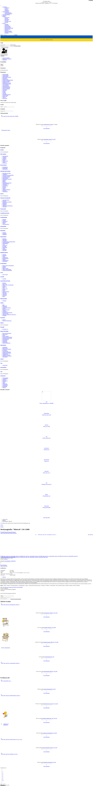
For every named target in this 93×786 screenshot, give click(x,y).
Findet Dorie (5, 286)
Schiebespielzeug (5, 260)
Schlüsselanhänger (6, 183)
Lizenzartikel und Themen (5, 280)
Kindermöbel (2, 230)
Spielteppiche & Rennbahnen (8, 205)
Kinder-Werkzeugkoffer (48, 689)
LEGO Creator (5, 274)
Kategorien (7, 30)
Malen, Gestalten (5, 268)
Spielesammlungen (6, 224)
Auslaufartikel (5, 378)
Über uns (4, 97)
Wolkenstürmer (46, 413)
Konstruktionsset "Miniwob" (49, 612)
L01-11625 (55, 747)
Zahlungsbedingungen (8, 13)
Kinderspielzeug (3, 236)
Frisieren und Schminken (7, 349)
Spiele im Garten (5, 313)
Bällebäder (4, 238)
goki (46, 401)
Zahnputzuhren (5, 191)
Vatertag (4, 188)
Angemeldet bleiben (5, 47)
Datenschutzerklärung (6, 14)
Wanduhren (5, 234)
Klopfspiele (5, 255)
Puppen (4, 335)
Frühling (4, 381)
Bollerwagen (5, 305)
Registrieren (5, 59)
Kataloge (2, 149)
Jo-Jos (4, 244)
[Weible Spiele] (46, 495)
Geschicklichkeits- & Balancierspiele (9, 241)
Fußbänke (4, 232)
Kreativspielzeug (3, 263)
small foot (46, 424)
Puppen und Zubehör (4, 331)
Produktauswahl (7, 29)
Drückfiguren (5, 239)
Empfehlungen (5, 380)
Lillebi (4, 287)
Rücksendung (7, 17)
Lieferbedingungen (8, 12)
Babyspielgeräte (5, 156)
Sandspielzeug (5, 311)
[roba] (46, 472)
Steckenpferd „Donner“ (48, 139)
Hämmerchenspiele (6, 242)
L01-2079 (54, 689)
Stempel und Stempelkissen (7, 270)
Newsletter (6, 20)
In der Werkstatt (5, 351)
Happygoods (46, 448)
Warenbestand (5, 385)
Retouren (4, 387)
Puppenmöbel (5, 340)
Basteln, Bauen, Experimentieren (8, 265)
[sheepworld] (46, 461)
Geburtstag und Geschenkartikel (8, 175)
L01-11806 (54, 627)
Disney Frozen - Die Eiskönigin (8, 284)
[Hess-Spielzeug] (46, 449)
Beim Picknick (5, 348)
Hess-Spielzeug (46, 459)
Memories (4, 222)
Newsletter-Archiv (8, 21)
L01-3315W (51, 124)
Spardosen (4, 187)
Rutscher (4, 259)
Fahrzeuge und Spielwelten (5, 197)
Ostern (4, 382)
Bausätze (4, 267)
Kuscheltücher (5, 168)
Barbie (4, 296)
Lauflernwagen (5, 257)
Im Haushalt (5, 350)
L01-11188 (54, 762)
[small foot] (46, 414)
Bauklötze (4, 254)
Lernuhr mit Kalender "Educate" (47, 747)
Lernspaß (2, 276)
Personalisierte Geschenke (7, 182)
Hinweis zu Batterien (6, 88)
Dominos (4, 220)
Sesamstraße (5, 293)
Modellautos (5, 203)
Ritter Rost (4, 292)
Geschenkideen (5, 384)
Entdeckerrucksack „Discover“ (48, 703)
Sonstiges (4, 186)
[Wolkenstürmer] (46, 403)
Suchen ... (2, 34)
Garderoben (5, 233)
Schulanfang (5, 184)
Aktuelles (6, 18)
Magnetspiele (5, 247)
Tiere (1, 363)
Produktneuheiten (8, 27)
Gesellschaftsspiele (3, 217)
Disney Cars (5, 283)
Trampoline (4, 315)
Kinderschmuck (5, 178)
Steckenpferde (5, 356)
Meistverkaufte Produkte (9, 28)
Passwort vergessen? (6, 57)
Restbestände (5, 78)
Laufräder (4, 310)
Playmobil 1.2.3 (5, 329)
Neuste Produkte (7, 26)
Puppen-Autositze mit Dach (7, 337)
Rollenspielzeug (3, 345)
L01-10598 (55, 733)
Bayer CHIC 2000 (46, 517)
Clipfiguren (4, 157)
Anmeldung (5, 6)
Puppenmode (5, 341)
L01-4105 (53, 139)
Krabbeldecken (5, 167)
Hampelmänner (5, 243)
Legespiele (4, 246)
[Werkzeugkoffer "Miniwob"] (46, 545)
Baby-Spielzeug (3, 154)
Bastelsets (4, 266)
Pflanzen (2, 322)
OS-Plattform (5, 89)
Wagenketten (5, 162)
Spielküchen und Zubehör (7, 355)
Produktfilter (7, 25)
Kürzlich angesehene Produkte (8, 80)
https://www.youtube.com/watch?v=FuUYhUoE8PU (14, 587)
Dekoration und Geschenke (5, 171)
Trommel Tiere (46, 124)
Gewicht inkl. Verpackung (5, 573)
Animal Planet (5, 365)
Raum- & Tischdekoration (7, 320)
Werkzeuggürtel (48, 656)
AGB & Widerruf (6, 11)
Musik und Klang (3, 298)
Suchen (4, 23)
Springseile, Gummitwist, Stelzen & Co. (9, 314)
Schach (4, 223)
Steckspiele (4, 250)
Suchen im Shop (5, 95)
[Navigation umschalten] (0, 5)
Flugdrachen (5, 306)
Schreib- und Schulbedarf (7, 269)
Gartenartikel (5, 174)
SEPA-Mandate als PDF (7, 83)
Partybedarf (2, 317)
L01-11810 (55, 612)
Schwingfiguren (5, 185)
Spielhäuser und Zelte (6, 354)
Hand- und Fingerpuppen (7, 333)
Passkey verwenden (4, 54)
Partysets (4, 319)
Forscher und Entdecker (7, 307)
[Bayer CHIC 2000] (46, 507)
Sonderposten (2, 375)
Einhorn (4, 285)
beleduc (46, 494)
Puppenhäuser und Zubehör (7, 338)
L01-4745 (52, 656)
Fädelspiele (4, 240)
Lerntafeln (4, 278)
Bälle (3, 304)
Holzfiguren (5, 202)
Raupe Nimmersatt (6, 291)
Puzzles (4, 248)
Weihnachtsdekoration (6, 189)
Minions (4, 289)
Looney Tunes (5, 288)
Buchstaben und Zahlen (7, 173)
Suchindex (6, 24)
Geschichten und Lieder (4, 213)
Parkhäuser (4, 204)
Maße (2, 572)
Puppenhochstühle (6, 339)
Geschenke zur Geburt (6, 176)
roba (46, 482)
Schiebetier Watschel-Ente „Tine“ (48, 718)
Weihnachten (5, 383)
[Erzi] (46, 426)
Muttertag (4, 181)
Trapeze (4, 161)
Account (6, 8)
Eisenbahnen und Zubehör (7, 201)
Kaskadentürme (3, 226)
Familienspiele (5, 221)
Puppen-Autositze (6, 336)
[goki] (46, 400)
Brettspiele (4, 219)
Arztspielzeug (5, 347)
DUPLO (1, 193)
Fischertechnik (3, 208)
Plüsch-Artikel (5, 334)
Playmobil (2, 327)
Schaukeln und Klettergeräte (7, 312)
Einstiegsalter (3, 570)
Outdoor (2, 302)
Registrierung (7, 7)
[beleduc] (46, 484)
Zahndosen (4, 190)
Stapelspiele (5, 249)
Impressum (4, 15)
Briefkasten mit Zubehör (48, 762)
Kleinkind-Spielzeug (4, 252)
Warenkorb (7, 9)
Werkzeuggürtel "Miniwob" (49, 671)
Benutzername (13, 44)
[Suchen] (5, 23)
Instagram (6, 22)
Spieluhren (4, 300)
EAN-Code (3, 575)
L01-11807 (55, 671)
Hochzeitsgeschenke (6, 177)
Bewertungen (7, 19)
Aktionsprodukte (5, 76)
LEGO (1, 272)
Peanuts (4, 290)
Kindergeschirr (5, 169)
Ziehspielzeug (5, 261)
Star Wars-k (5, 295)
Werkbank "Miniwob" (48, 627)
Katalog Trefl (5, 96)
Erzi (46, 436)
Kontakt (4, 16)
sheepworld (5, 294)
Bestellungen (7, 10)
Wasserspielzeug (3, 367)
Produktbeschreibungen (7, 94)
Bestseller (4, 379)
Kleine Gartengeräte (6, 309)
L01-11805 (56, 642)
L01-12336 (56, 703)
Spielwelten (5, 206)
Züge (1, 371)
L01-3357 (55, 718)
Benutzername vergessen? (7, 58)
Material (2, 571)
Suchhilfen (6, 32)
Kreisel (4, 256)
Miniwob (4, 577)
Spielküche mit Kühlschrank (48, 733)
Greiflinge (4, 158)
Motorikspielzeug (6, 258)
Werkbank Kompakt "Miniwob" (49, 642)
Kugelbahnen (5, 245)
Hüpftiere (4, 308)
